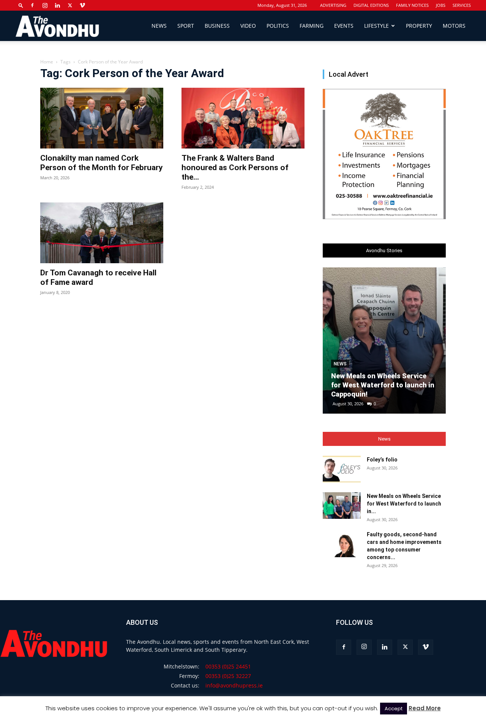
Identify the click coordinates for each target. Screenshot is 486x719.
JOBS (440, 5)
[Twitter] (70, 5)
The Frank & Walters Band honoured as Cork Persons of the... (235, 167)
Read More (425, 708)
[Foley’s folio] (342, 469)
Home (46, 61)
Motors (454, 25)
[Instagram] (44, 5)
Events (343, 25)
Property (419, 25)
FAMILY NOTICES (412, 5)
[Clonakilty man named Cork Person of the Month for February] (101, 118)
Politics (278, 25)
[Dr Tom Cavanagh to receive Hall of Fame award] (101, 232)
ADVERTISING (333, 5)
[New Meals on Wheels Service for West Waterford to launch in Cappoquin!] (384, 340)
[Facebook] (32, 5)
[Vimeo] (82, 5)
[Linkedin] (57, 5)
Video (248, 25)
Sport (185, 25)
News (159, 25)
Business (217, 25)
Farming (311, 25)
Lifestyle (376, 25)
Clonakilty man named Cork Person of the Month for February (101, 162)
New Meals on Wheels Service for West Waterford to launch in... (404, 503)
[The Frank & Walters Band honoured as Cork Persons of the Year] (243, 118)
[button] (21, 5)
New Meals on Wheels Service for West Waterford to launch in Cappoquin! (382, 385)
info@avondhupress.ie (234, 685)
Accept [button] (393, 708)
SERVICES (462, 5)
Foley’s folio (382, 460)
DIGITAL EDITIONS (371, 5)
